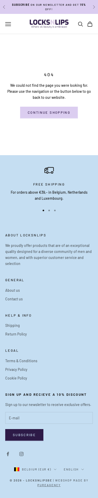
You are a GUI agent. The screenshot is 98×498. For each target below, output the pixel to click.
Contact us (14, 299)
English (71, 469)
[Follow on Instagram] (21, 454)
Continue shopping (49, 112)
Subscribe (24, 435)
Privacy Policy (16, 369)
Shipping (12, 325)
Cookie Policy (16, 378)
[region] (49, 184)
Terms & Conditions (21, 361)
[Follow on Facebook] (7, 454)
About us (12, 290)
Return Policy (16, 334)
